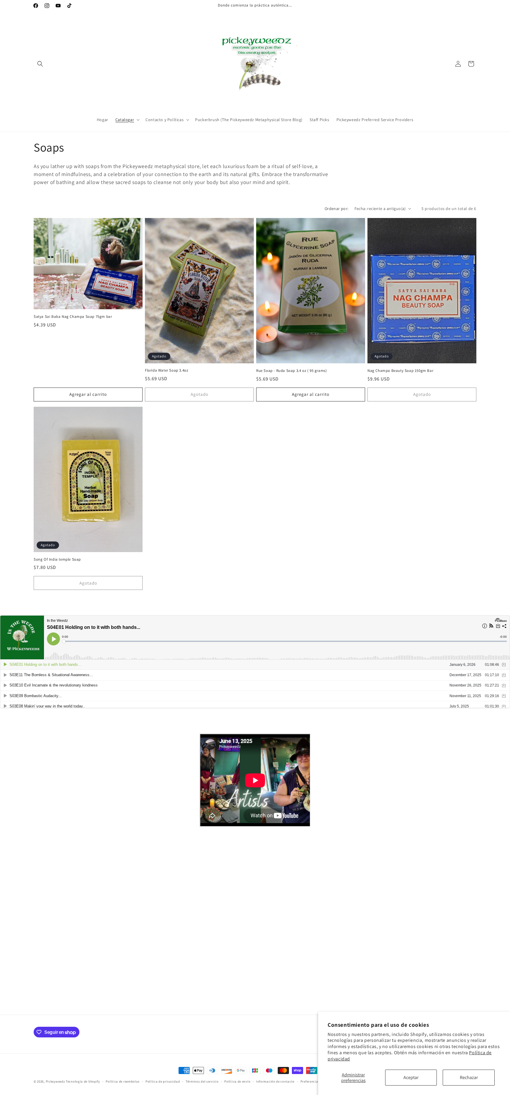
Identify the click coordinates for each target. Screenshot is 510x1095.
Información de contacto (275, 1081)
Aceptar (411, 1077)
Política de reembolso (123, 1081)
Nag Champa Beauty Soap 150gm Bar (400, 370)
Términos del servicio (202, 1081)
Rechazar (469, 1077)
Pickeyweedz (55, 1081)
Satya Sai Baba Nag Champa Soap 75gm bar (73, 316)
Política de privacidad (163, 1081)
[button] (40, 63)
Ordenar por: (337, 208)
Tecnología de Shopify (83, 1081)
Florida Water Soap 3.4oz (166, 370)
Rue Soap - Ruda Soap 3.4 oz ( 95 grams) (291, 370)
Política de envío (237, 1081)
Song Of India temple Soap (57, 559)
